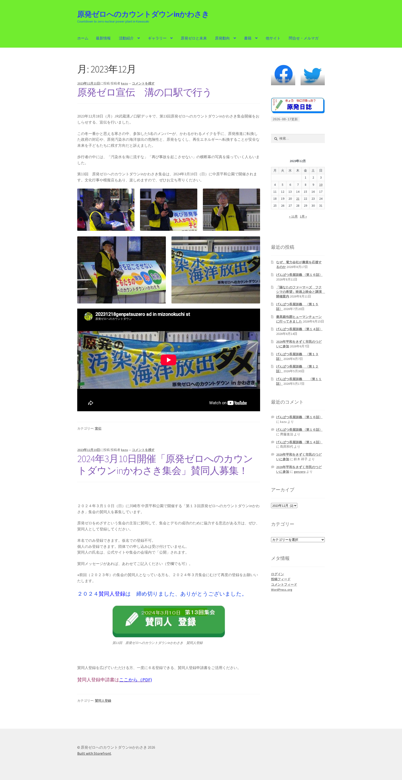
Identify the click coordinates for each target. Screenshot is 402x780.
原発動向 (222, 38)
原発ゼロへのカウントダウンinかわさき (143, 14)
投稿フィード (281, 579)
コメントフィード (284, 584)
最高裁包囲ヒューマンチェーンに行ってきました (299, 319)
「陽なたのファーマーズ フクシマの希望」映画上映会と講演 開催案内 (300, 292)
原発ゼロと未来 (194, 38)
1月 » (303, 216)
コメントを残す (143, 83)
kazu (124, 83)
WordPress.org (281, 589)
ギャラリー (157, 38)
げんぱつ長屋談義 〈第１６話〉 (299, 275)
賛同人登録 (103, 700)
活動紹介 (126, 38)
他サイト (273, 38)
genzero (299, 472)
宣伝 (98, 428)
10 (320, 185)
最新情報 (103, 38)
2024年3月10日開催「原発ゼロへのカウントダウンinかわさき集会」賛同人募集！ (165, 464)
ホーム (82, 38)
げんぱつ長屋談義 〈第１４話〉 (299, 329)
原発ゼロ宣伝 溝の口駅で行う (144, 92)
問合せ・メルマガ (303, 38)
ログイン (277, 574)
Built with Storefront (94, 753)
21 (297, 198)
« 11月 (293, 216)
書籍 (247, 38)
